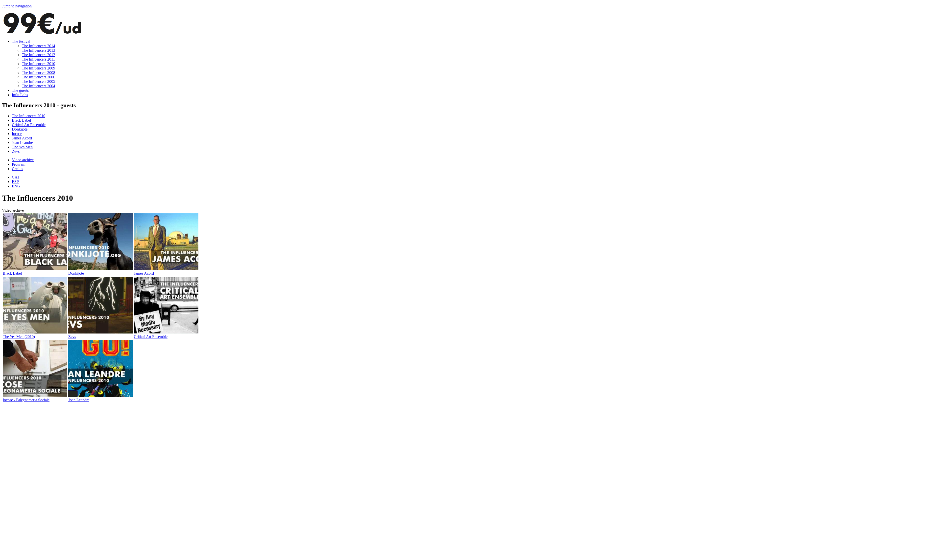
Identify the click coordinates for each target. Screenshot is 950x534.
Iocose (17, 134)
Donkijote (19, 129)
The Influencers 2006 (38, 77)
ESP (15, 181)
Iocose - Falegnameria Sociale (26, 400)
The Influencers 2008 (38, 72)
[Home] (42, 33)
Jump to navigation (17, 6)
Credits (17, 169)
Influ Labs (20, 95)
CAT (16, 177)
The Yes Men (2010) (19, 336)
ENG (16, 186)
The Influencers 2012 (38, 55)
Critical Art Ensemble (29, 125)
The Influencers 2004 (38, 86)
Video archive (23, 160)
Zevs (16, 151)
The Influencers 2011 (38, 59)
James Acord (22, 138)
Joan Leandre (22, 142)
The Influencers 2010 (38, 64)
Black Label (21, 120)
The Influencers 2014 (38, 46)
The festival (21, 41)
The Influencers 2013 (38, 50)
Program (18, 164)
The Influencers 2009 (38, 68)
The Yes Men (22, 147)
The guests (20, 90)
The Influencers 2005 (38, 81)
